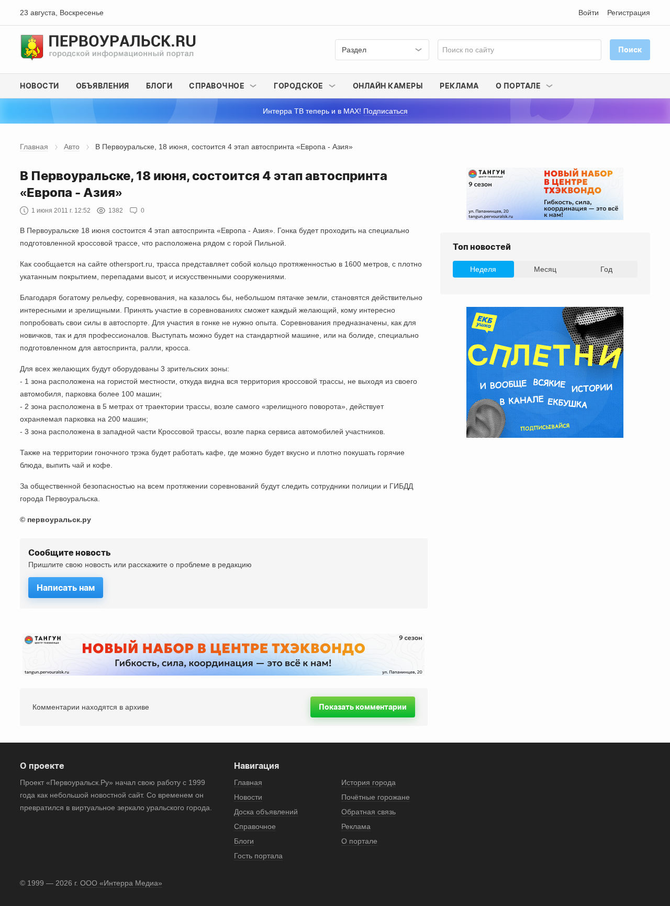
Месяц (545, 269)
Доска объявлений (266, 812)
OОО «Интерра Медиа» (121, 883)
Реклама (459, 85)
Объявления (102, 85)
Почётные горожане (375, 797)
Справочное (255, 826)
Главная (34, 146)
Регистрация (628, 12)
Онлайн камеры (388, 85)
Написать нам (66, 587)
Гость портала (258, 856)
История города (368, 782)
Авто (72, 146)
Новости (39, 85)
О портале (359, 841)
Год (606, 269)
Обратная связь (368, 812)
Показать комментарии (363, 706)
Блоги (159, 85)
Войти (588, 12)
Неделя (483, 269)
